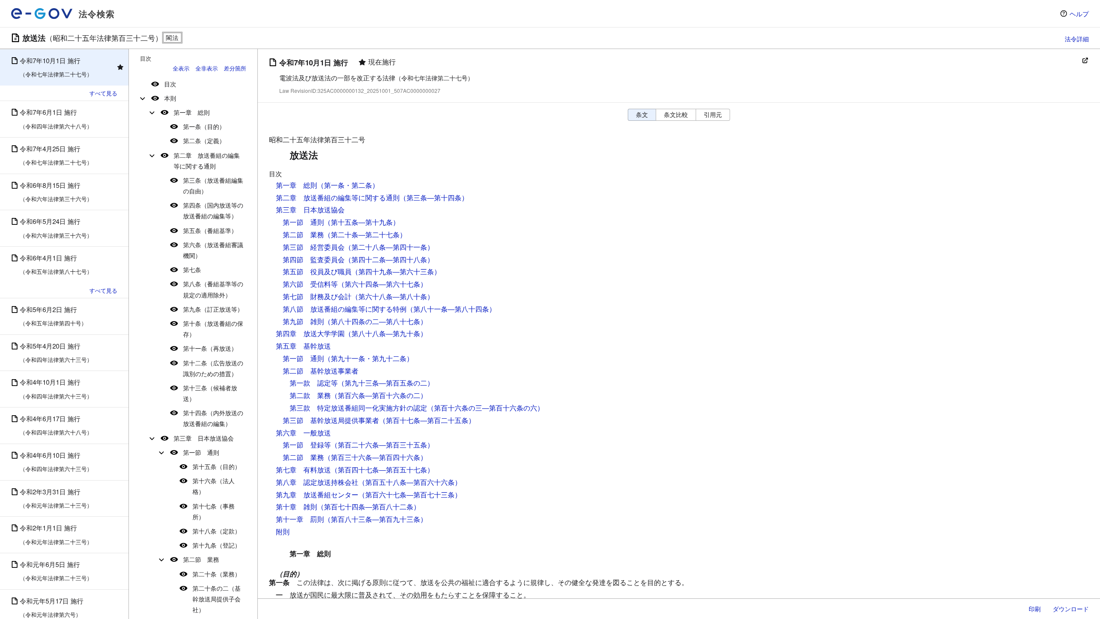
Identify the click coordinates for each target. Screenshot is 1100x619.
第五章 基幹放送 (303, 346)
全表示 (181, 68)
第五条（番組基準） (210, 230)
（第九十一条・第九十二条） (368, 358)
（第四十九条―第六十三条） (396, 271)
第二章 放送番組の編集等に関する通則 (207, 160)
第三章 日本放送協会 (204, 438)
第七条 (192, 269)
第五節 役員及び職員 (317, 271)
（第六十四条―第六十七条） (382, 284)
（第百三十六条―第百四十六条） (375, 457)
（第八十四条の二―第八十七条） (375, 321)
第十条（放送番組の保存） (213, 328)
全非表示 (207, 68)
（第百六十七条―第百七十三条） (409, 494)
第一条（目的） (204, 126)
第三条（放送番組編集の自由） (213, 185)
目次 (170, 84)
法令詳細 (1077, 38)
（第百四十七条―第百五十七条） (382, 470)
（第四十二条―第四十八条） (389, 259)
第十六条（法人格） (213, 486)
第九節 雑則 (303, 321)
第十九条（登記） (216, 545)
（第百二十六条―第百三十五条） (382, 445)
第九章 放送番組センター (317, 494)
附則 (283, 531)
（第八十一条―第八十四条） (451, 309)
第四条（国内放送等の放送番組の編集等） (213, 210)
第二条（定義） (204, 140)
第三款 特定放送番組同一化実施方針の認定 (358, 408)
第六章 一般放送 (303, 433)
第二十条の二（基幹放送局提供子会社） (216, 599)
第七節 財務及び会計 (317, 296)
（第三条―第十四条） (434, 197)
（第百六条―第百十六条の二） (379, 395)
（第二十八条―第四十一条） (389, 247)
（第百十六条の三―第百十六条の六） (485, 408)
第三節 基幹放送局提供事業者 (331, 420)
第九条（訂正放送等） (213, 309)
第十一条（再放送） (210, 348)
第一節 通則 (201, 452)
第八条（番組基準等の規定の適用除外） (213, 289)
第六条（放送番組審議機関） (213, 250)
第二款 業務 (310, 395)
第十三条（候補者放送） (210, 393)
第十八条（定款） (216, 531)
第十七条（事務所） (213, 511)
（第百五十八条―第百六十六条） (409, 482)
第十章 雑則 (296, 507)
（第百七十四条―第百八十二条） (368, 507)
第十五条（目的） (216, 466)
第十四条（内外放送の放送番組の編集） (213, 418)
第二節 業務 (201, 559)
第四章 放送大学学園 (310, 333)
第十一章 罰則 (300, 519)
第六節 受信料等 (310, 284)
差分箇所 (235, 68)
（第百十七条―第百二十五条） (427, 420)
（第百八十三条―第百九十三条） (375, 519)
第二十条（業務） (216, 574)
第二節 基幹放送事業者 (320, 371)
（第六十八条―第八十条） (392, 296)
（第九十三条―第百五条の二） (386, 383)
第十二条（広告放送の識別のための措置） (213, 368)
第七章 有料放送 (303, 470)
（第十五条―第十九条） (362, 222)
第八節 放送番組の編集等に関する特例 (344, 309)
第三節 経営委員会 (314, 247)
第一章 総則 (192, 112)
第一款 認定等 (314, 383)
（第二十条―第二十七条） (365, 234)
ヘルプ (1079, 13)
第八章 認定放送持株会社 (317, 482)
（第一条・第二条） (348, 185)
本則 (170, 98)
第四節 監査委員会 (314, 259)
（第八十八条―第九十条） (386, 333)
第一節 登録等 (307, 445)
